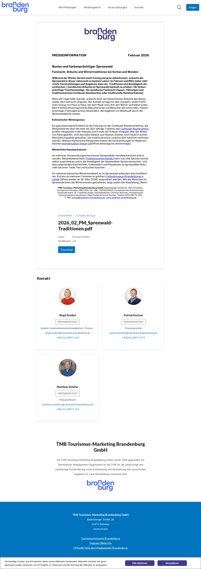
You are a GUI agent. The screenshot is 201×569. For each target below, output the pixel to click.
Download (67, 249)
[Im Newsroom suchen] (179, 7)
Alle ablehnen (139, 563)
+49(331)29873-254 (67, 409)
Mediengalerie (92, 7)
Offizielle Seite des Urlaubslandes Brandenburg (100, 547)
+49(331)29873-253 (133, 337)
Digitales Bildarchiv (100, 543)
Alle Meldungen (67, 7)
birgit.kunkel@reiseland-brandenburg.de (67, 333)
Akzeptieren (172, 563)
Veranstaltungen (117, 7)
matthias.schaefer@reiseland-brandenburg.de (67, 404)
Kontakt (139, 7)
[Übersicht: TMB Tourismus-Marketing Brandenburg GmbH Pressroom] (15, 7)
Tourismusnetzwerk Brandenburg (100, 538)
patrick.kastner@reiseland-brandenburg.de (133, 333)
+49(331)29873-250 (67, 337)
